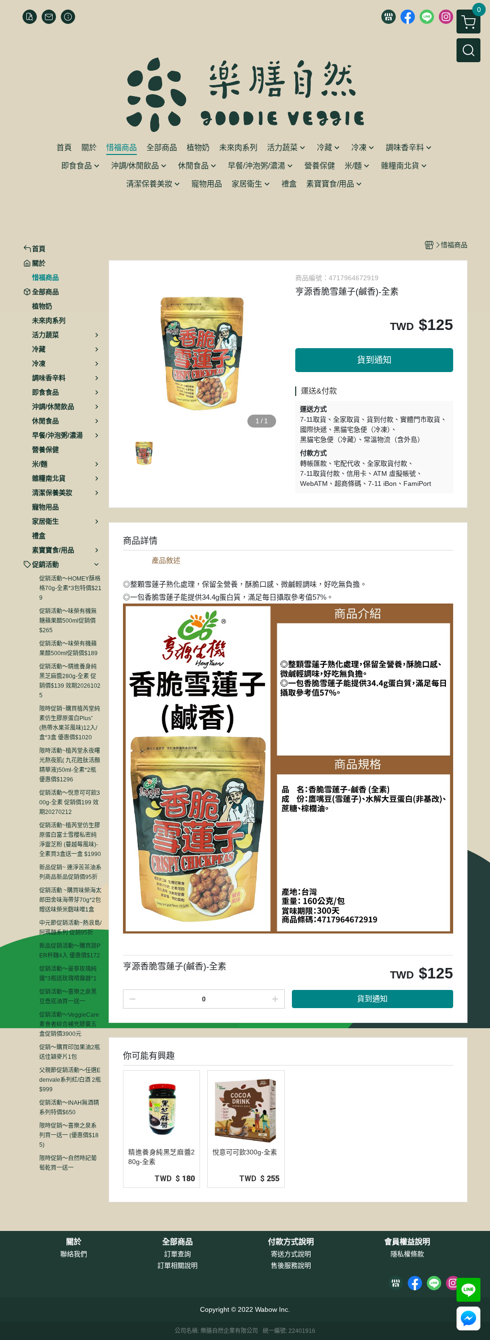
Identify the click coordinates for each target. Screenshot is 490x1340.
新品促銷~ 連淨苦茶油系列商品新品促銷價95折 (70, 872)
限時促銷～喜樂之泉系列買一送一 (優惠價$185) (69, 1135)
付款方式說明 (291, 1242)
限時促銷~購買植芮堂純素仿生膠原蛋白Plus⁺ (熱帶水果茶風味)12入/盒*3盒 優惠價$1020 (69, 723)
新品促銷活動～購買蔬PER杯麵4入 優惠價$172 (69, 951)
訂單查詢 (177, 1254)
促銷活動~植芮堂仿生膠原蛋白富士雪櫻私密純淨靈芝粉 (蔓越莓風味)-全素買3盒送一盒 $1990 (70, 839)
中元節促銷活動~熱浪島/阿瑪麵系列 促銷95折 (70, 928)
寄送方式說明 (291, 1254)
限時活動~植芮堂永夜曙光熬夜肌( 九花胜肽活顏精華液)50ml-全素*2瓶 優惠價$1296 (69, 765)
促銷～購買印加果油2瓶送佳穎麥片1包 (69, 1052)
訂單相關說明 (177, 1265)
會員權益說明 (407, 1242)
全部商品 (177, 1242)
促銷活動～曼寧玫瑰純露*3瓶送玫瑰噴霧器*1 (68, 974)
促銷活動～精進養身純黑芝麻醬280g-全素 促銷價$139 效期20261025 (69, 681)
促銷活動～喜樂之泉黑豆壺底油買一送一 (68, 997)
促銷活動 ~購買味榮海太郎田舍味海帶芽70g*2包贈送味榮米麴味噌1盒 (70, 900)
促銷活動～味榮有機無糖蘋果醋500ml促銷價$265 (68, 621)
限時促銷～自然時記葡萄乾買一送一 (68, 1163)
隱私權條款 (407, 1254)
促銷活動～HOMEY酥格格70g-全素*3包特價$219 (70, 588)
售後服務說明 (291, 1265)
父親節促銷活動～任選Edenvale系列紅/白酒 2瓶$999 (70, 1080)
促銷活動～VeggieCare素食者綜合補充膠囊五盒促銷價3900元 (69, 1024)
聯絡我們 (73, 1254)
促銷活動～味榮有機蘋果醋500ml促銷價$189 (68, 648)
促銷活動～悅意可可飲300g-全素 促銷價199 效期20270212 (69, 802)
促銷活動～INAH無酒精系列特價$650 (69, 1107)
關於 (73, 1242)
